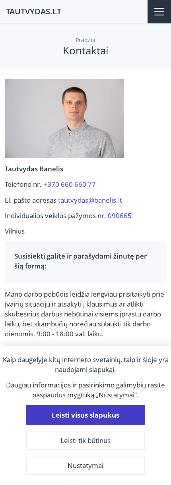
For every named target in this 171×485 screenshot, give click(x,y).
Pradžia (85, 40)
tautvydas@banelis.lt (90, 200)
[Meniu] (159, 11)
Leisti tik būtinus (85, 440)
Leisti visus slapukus (85, 415)
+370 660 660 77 (69, 184)
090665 (120, 215)
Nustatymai (85, 465)
